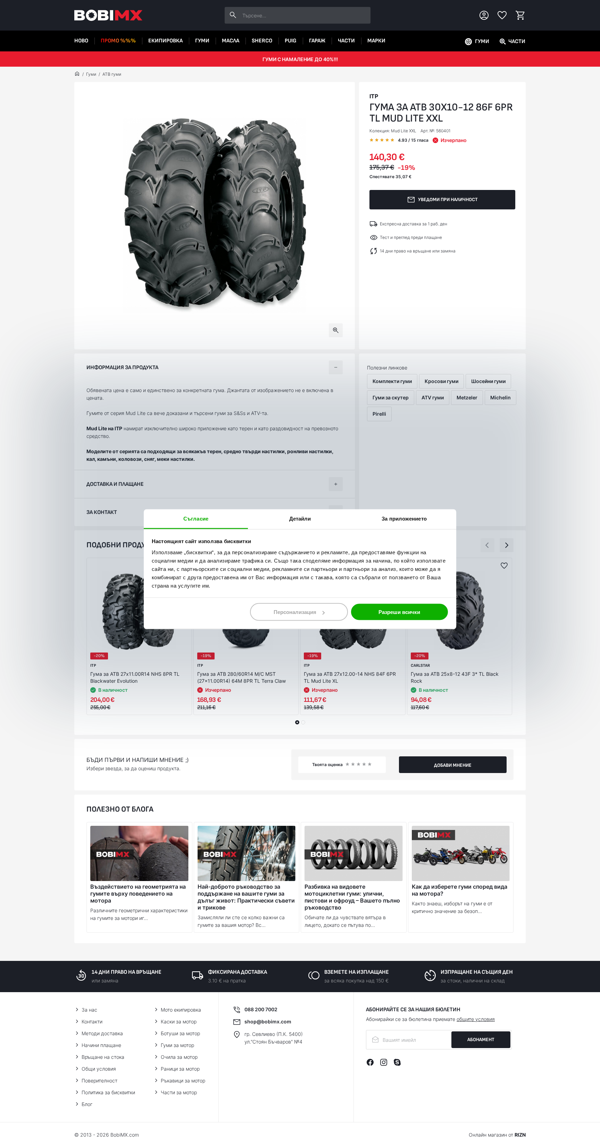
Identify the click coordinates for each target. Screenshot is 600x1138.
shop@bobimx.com (267, 1021)
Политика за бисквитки (108, 1092)
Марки (376, 41)
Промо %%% (118, 41)
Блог (87, 1104)
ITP (373, 96)
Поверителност (99, 1080)
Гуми (202, 41)
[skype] (397, 1062)
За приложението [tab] (404, 518)
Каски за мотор (179, 1021)
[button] (487, 545)
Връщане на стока (103, 1057)
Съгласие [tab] (195, 518)
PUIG (291, 41)
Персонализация (295, 612)
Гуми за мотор (177, 1045)
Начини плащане (101, 1045)
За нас (89, 1010)
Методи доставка (102, 1033)
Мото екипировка (181, 1010)
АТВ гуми (111, 74)
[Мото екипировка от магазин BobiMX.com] (77, 74)
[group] (214, 215)
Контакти (92, 1021)
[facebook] (370, 1062)
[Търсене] (233, 15)
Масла (230, 41)
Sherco (262, 41)
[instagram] (384, 1062)
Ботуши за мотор (180, 1033)
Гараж (317, 41)
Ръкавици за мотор (183, 1080)
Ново (81, 41)
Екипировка (165, 41)
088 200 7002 (260, 1009)
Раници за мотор (180, 1069)
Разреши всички (399, 612)
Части (346, 41)
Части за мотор (179, 1092)
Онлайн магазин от (497, 1135)
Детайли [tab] (300, 518)
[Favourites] (502, 15)
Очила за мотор (179, 1057)
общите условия (476, 1019)
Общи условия (99, 1069)
